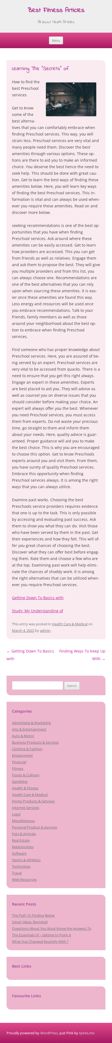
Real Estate (21, 840)
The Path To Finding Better (33, 915)
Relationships (23, 846)
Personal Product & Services (34, 827)
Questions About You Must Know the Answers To (51, 928)
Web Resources (24, 879)
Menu (56, 40)
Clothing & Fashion (27, 748)
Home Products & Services (33, 801)
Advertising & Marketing (31, 722)
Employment (22, 755)
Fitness (17, 768)
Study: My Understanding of (37, 610)
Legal (16, 814)
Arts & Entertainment (29, 729)
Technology (21, 866)
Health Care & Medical (70, 624)
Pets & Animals (24, 833)
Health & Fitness (25, 788)
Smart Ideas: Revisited (30, 921)
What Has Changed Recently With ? (40, 941)
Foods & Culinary (25, 775)
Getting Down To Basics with (38, 597)
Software (19, 853)
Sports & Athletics (26, 859)
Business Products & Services (35, 742)
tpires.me (86, 1032)
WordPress (49, 1032)
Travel (17, 872)
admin (45, 630)
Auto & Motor (23, 735)
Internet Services (25, 807)
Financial (19, 761)
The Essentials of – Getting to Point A (41, 935)
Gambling (19, 781)
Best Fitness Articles (56, 11)
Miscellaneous (23, 820)
